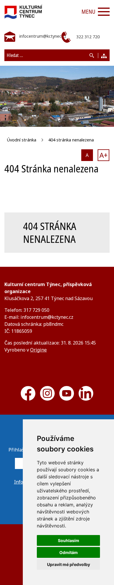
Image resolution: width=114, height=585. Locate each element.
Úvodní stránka (21, 140)
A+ (103, 155)
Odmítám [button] (68, 552)
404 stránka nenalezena (71, 140)
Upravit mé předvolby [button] (68, 564)
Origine (38, 350)
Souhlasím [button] (68, 540)
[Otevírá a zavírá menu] (104, 11)
